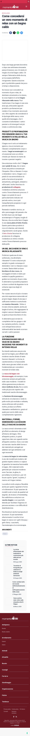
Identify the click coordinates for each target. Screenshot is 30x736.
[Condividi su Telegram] (21, 32)
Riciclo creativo (6, 631)
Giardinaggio (6, 682)
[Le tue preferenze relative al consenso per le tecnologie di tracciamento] (27, 733)
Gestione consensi (14, 712)
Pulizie (4, 695)
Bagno (5, 533)
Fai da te (5, 676)
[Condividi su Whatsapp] (18, 32)
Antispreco (6, 625)
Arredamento (6, 638)
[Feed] (16, 717)
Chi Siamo (22, 709)
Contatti (6, 711)
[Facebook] (1, 1)
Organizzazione (7, 689)
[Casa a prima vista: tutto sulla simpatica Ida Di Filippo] (8, 602)
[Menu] (26, 6)
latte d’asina (7, 233)
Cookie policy (15, 709)
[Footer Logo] (15, 618)
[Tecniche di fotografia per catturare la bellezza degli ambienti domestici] (8, 572)
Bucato (4, 663)
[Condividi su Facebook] (10, 32)
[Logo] (10, 6)
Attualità (5, 657)
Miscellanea (6, 13)
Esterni (4, 641)
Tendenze (5, 702)
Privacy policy (7, 709)
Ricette (4, 628)
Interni (3, 644)
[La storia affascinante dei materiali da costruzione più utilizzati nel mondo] (8, 556)
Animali (4, 651)
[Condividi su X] (14, 32)
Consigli (5, 670)
